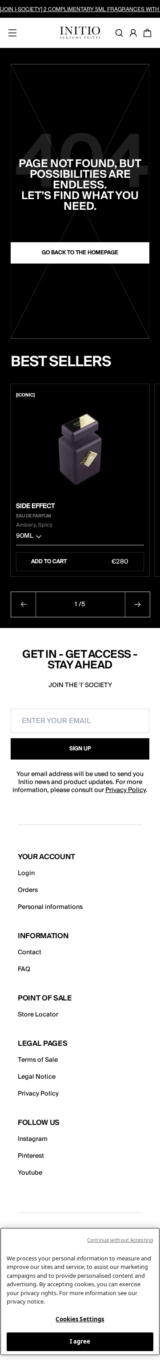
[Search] (121, 33)
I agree (80, 1341)
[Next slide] (137, 604)
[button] (80, 538)
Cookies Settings (80, 1319)
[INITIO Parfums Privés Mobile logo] (80, 33)
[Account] (135, 33)
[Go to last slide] (23, 604)
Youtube (30, 1173)
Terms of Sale (38, 1060)
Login (26, 873)
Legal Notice (37, 1077)
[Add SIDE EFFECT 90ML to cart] (138, 395)
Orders (28, 890)
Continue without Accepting (120, 1239)
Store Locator (38, 1014)
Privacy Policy (125, 790)
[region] (80, 1292)
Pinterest (31, 1156)
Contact (29, 952)
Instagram (33, 1139)
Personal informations (50, 907)
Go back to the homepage (80, 252)
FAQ (24, 969)
